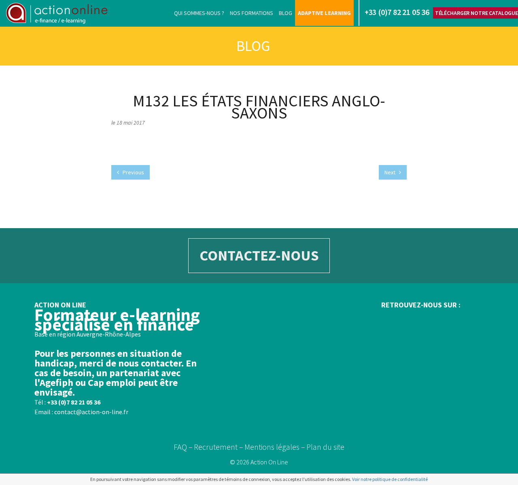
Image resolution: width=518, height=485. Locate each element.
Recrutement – (218, 447)
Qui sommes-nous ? (199, 13)
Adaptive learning (324, 13)
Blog (285, 13)
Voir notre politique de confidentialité (390, 479)
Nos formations (251, 13)
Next (390, 172)
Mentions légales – (274, 447)
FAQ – (183, 447)
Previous (132, 172)
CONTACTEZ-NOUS (259, 255)
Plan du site (325, 447)
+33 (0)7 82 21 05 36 (73, 402)
